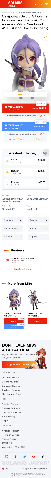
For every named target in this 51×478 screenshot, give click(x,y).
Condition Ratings (11, 386)
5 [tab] (33, 94)
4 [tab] (31, 94)
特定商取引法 (8, 443)
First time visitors (11, 378)
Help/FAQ (6, 420)
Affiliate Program (10, 431)
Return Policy (8, 416)
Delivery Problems (11, 408)
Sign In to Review (22, 269)
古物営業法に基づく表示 (13, 447)
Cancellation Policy (11, 412)
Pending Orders (10, 404)
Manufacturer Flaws (11, 394)
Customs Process (11, 390)
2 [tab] (25, 94)
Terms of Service (10, 435)
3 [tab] (28, 94)
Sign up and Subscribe (19, 364)
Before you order (10, 382)
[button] (7, 13)
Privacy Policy (9, 439)
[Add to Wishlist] (45, 37)
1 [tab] (20, 94)
